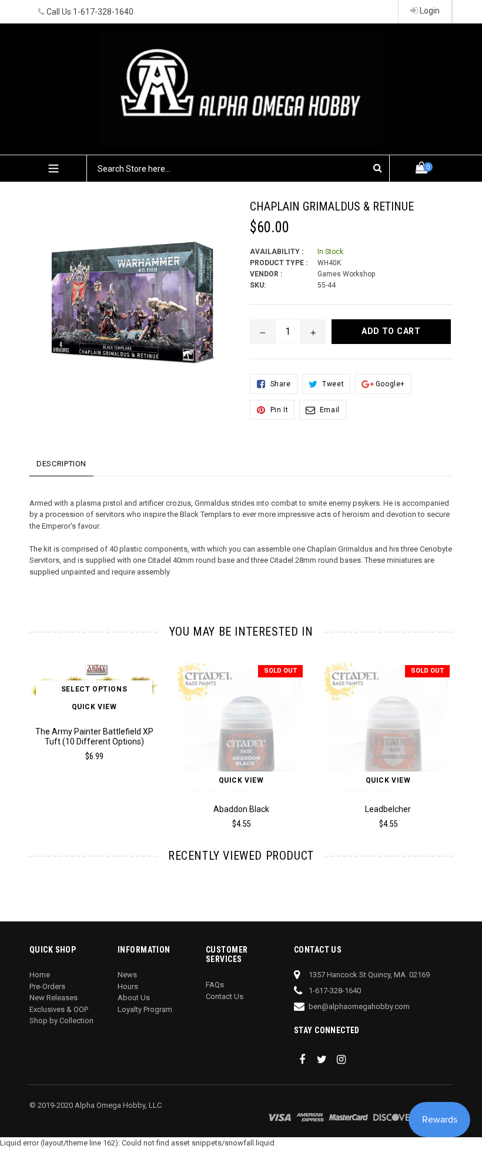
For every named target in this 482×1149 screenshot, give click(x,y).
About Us (134, 997)
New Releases (53, 997)
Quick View (94, 707)
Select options (94, 689)
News (127, 974)
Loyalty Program (145, 1009)
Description (61, 463)
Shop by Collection (61, 1020)
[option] (85, 716)
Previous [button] (29, 733)
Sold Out (280, 670)
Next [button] (447, 733)
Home (39, 974)
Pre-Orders (47, 986)
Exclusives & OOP (58, 1009)
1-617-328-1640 (103, 11)
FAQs (215, 984)
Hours (128, 986)
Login (429, 10)
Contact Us (224, 996)
